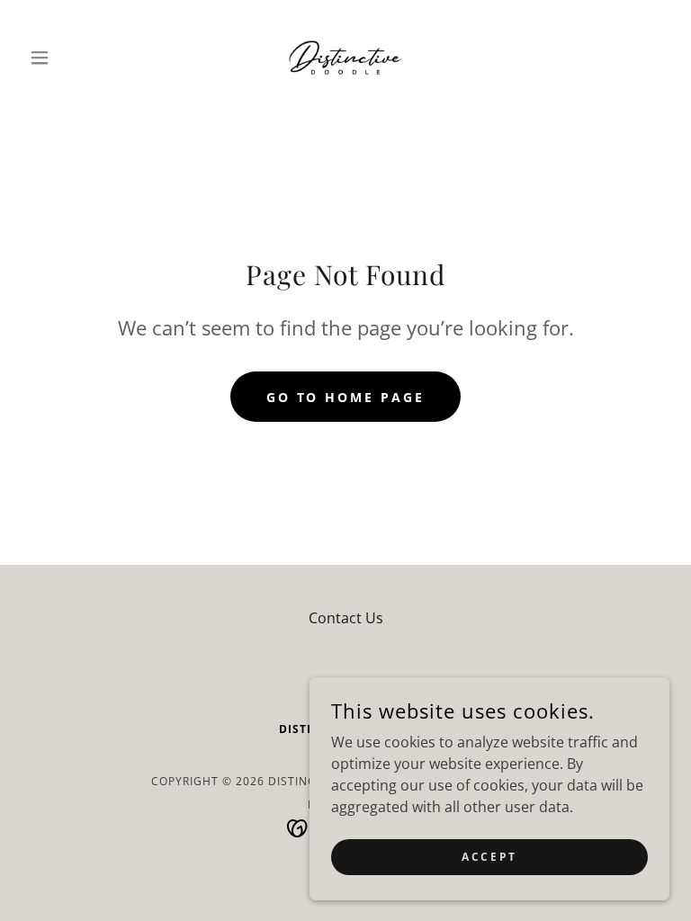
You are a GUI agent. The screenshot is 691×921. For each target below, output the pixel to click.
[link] (345, 58)
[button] (70, 58)
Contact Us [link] (346, 618)
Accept (489, 856)
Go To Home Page (346, 397)
